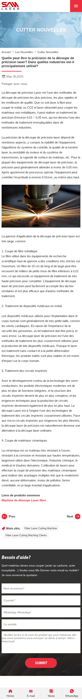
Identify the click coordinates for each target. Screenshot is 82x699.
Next (70, 516)
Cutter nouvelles (47, 52)
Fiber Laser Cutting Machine (40, 528)
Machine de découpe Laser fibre (24, 500)
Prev (12, 516)
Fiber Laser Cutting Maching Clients (26, 535)
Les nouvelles (24, 52)
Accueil (6, 52)
